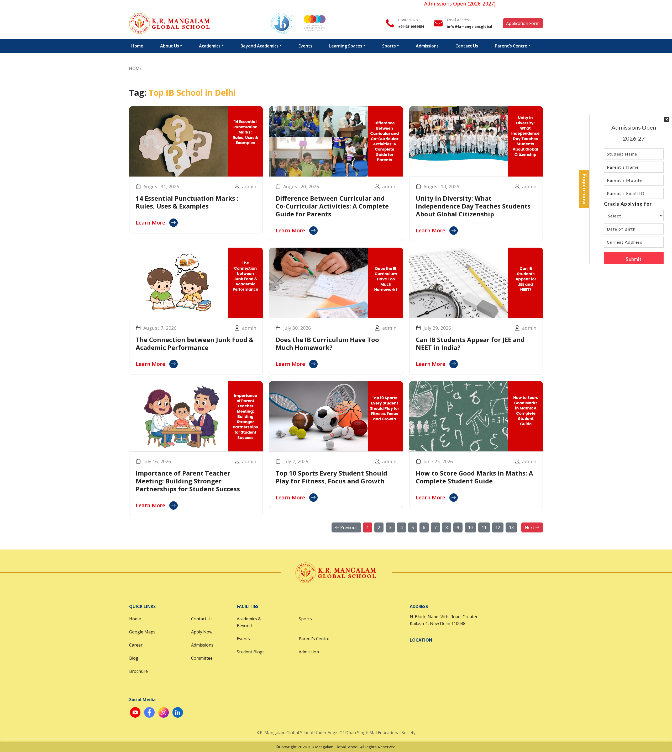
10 (470, 527)
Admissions (427, 46)
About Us (169, 46)
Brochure (138, 671)
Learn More (150, 222)
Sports (389, 46)
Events (305, 46)
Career (136, 645)
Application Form (522, 23)
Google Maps (142, 632)
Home (137, 46)
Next (530, 527)
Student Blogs (251, 652)
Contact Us (466, 46)
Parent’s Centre (511, 46)
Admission (309, 652)
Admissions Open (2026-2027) (437, 3)
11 (484, 527)
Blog (133, 658)
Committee (202, 658)
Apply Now (201, 632)
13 (511, 527)
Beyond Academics (259, 46)
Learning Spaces (345, 46)
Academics (209, 46)
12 (497, 527)
